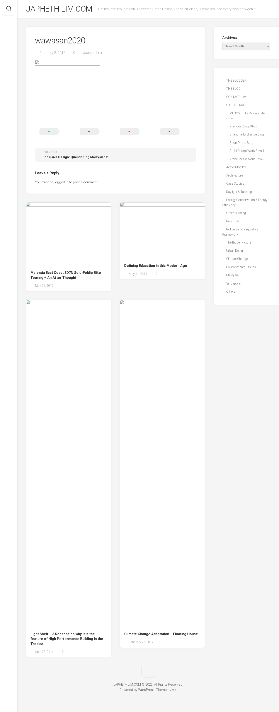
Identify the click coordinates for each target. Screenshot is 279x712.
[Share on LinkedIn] (176, 132)
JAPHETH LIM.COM (59, 9)
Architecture (234, 175)
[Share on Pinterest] (136, 132)
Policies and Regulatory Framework (240, 232)
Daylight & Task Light (240, 192)
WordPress (146, 690)
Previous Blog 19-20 (243, 126)
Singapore (233, 283)
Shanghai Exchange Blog (247, 134)
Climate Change (237, 259)
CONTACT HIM (236, 97)
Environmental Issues (241, 267)
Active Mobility (236, 167)
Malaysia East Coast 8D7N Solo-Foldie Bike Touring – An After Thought (66, 275)
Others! (231, 291)
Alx (174, 690)
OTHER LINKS (235, 105)
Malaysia (232, 275)
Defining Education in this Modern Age (155, 266)
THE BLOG (233, 88)
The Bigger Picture (238, 242)
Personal (232, 221)
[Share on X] (55, 132)
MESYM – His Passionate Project (245, 116)
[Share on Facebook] (95, 132)
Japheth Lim (92, 53)
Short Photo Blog (241, 142)
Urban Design (235, 250)
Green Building (236, 213)
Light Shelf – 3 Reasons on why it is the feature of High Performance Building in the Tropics (67, 639)
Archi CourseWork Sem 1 (247, 151)
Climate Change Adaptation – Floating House (161, 634)
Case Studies (235, 183)
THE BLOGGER (236, 80)
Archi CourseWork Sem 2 (247, 159)
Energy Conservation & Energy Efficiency (244, 202)
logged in (61, 182)
